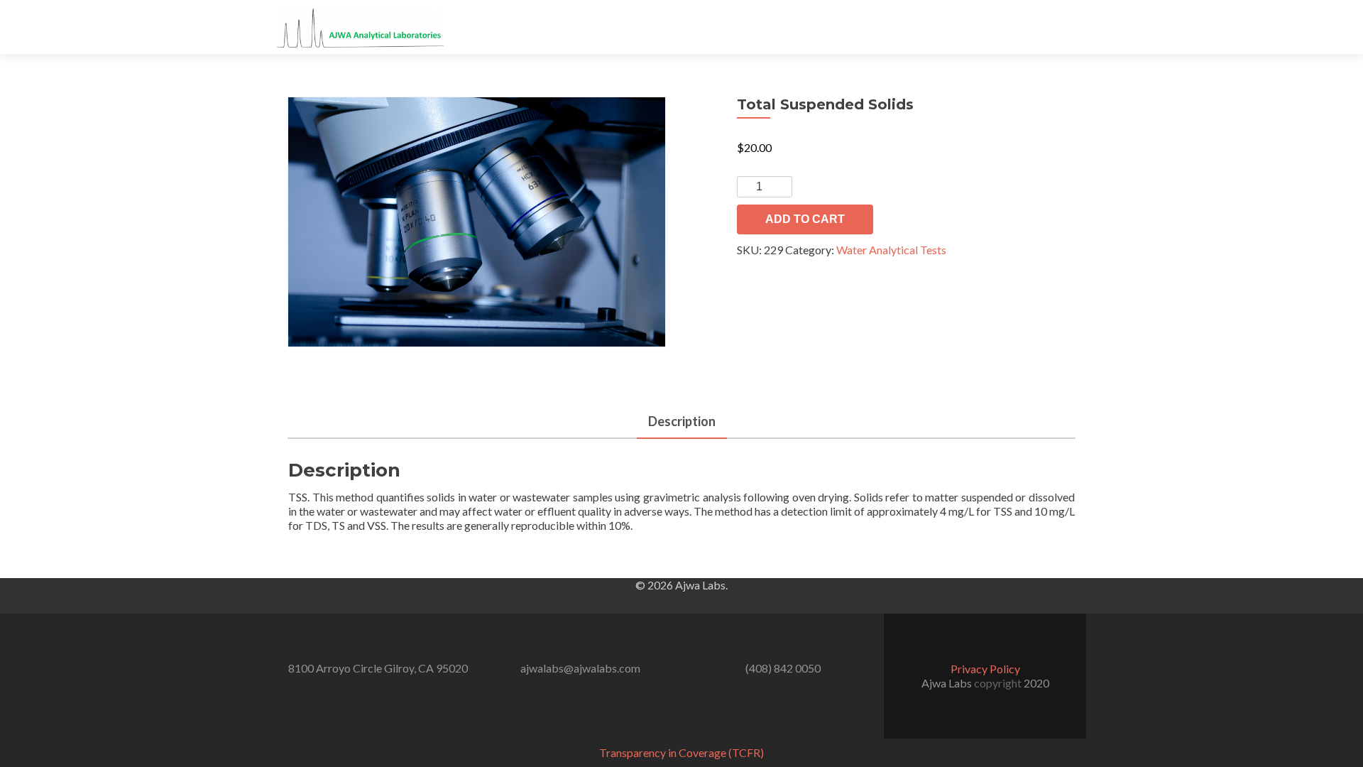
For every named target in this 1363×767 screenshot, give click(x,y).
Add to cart (805, 219)
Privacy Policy (985, 668)
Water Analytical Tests (891, 249)
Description (682, 421)
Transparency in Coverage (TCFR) (681, 752)
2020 (1036, 683)
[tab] (682, 422)
